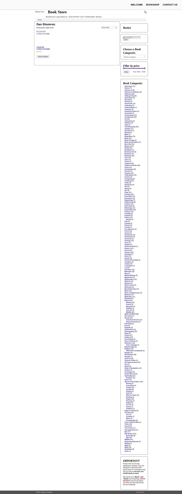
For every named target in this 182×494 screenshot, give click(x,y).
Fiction (127, 217)
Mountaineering (130, 289)
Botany (127, 146)
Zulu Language (131, 345)
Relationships (130, 347)
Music (127, 291)
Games (127, 233)
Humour (127, 252)
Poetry (127, 335)
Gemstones (129, 237)
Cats (126, 159)
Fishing (127, 223)
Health (127, 244)
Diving (127, 188)
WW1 (126, 445)
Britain (127, 148)
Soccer (128, 405)
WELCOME (137, 4)
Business (128, 156)
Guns (126, 242)
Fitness (127, 225)
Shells (127, 366)
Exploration (129, 210)
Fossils (127, 227)
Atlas (126, 125)
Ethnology (128, 208)
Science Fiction (130, 360)
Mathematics (129, 279)
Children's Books (131, 165)
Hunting (127, 254)
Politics (127, 337)
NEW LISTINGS (130, 314)
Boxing (128, 383)
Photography (129, 331)
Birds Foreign (129, 140)
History (127, 248)
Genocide (128, 239)
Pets (126, 325)
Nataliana (128, 298)
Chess (127, 161)
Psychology (129, 339)
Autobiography (130, 127)
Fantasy (127, 211)
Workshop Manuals (131, 441)
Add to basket (43, 56)
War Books (128, 434)
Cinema (127, 171)
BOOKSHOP (152, 4)
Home (40, 20)
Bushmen (128, 154)
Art (126, 119)
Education (128, 198)
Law (126, 268)
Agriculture (129, 98)
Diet (126, 186)
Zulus (127, 451)
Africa (127, 88)
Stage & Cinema (130, 410)
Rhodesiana (129, 354)
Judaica (127, 264)
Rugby (128, 399)
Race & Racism (130, 341)
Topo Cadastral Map (132, 422)
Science (127, 358)
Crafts (127, 183)
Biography (128, 136)
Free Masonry (129, 229)
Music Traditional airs (132, 293)
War (126, 432)
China (127, 167)
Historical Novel (130, 246)
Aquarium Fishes (131, 111)
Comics (127, 177)
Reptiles (129, 308)
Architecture (129, 117)
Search (126, 39)
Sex (126, 364)
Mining (127, 283)
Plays (127, 333)
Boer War (128, 144)
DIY (126, 190)
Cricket (128, 387)
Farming (128, 213)
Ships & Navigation (131, 368)
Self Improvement (131, 362)
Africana (128, 90)
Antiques (128, 109)
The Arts (128, 412)
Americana (128, 103)
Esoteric (128, 204)
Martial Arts (129, 277)
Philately (128, 327)
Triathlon (129, 408)
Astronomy (129, 121)
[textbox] (134, 57)
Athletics (128, 123)
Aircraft (127, 100)
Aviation (127, 129)
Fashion (127, 215)
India (126, 256)
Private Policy (140, 492)
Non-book (128, 316)
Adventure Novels (132, 320)
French (127, 231)
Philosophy (129, 329)
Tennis (128, 407)
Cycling (129, 389)
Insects (127, 258)
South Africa (129, 374)
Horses (127, 250)
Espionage (128, 206)
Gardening (128, 235)
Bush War (129, 436)
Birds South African (132, 142)
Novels (128, 219)
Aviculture (128, 130)
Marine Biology (130, 275)
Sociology (128, 372)
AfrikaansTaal (129, 96)
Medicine (128, 281)
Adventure (128, 86)
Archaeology (129, 115)
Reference (128, 343)
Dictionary (128, 184)
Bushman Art (129, 152)
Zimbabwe (128, 449)
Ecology (128, 194)
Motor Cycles (129, 285)
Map (126, 273)
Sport (127, 379)
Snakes (127, 370)
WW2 (126, 447)
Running (129, 401)
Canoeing (129, 385)
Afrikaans (128, 94)
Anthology (128, 105)
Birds (126, 138)
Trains (127, 424)
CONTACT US (170, 4)
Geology (128, 240)
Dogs (126, 192)
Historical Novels (132, 322)
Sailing (128, 403)
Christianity (129, 169)
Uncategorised (130, 430)
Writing (127, 443)
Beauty (127, 132)
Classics (128, 173)
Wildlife (128, 312)
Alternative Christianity (134, 350)
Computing (129, 179)
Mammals (128, 271)
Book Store (57, 12)
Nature (127, 300)
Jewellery (128, 262)
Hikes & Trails (131, 395)
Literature (128, 269)
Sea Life (129, 310)
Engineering (129, 202)
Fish (126, 221)
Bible (126, 134)
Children (128, 163)
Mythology (128, 297)
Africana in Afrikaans (132, 92)
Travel (127, 426)
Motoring (128, 287)
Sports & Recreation (132, 381)
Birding (128, 302)
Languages (129, 266)
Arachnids (128, 113)
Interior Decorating (131, 260)
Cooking (128, 181)
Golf (127, 393)
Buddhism (128, 150)
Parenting (128, 324)
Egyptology (129, 200)
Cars (126, 157)
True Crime (128, 428)
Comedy (129, 416)
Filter (126, 72)
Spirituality (128, 376)
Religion (128, 349)
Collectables (129, 175)
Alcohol (127, 101)
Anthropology (130, 107)
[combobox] (134, 56)
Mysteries (128, 295)
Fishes (128, 304)
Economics (129, 196)
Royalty (127, 356)
